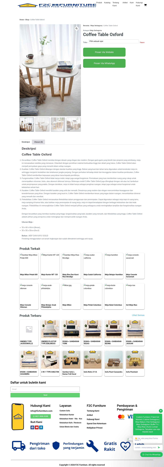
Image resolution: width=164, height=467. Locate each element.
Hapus (142, 42)
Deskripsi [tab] (26, 142)
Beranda (86, 25)
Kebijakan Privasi (95, 428)
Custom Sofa (65, 411)
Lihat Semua (138, 315)
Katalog (107, 3)
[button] (77, 29)
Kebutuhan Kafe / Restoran (70, 423)
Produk (99, 3)
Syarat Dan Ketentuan (96, 423)
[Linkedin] (41, 427)
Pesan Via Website (104, 52)
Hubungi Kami (93, 419)
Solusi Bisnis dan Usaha (69, 427)
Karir (132, 3)
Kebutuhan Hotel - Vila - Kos (71, 419)
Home (22, 19)
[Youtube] (37, 427)
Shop (27, 19)
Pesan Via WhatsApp (104, 63)
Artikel (125, 3)
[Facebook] (32, 427)
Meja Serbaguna (96, 25)
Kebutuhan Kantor (67, 415)
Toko (85, 42)
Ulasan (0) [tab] (38, 142)
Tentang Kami (93, 411)
